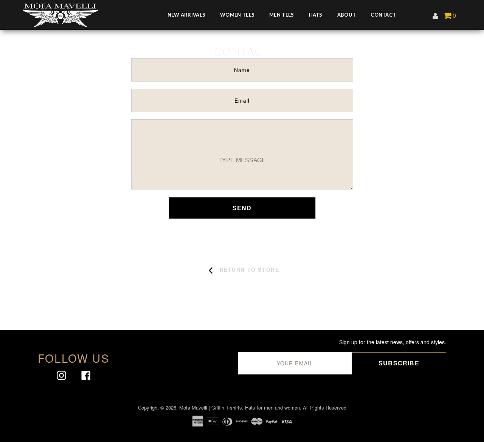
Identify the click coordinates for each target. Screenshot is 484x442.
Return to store (249, 269)
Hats (316, 15)
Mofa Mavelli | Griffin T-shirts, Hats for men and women (239, 407)
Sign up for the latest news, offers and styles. (392, 342)
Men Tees (281, 15)
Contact (383, 15)
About (346, 15)
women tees (237, 15)
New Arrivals (187, 15)
